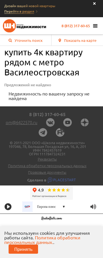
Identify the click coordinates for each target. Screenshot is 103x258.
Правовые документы (47, 172)
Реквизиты (47, 159)
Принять (23, 249)
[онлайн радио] (51, 219)
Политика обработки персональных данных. (42, 240)
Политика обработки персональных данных (47, 166)
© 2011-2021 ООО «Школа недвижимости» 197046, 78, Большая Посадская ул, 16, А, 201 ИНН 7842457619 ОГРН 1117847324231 (47, 148)
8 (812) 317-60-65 (76, 26)
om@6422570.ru (21, 122)
